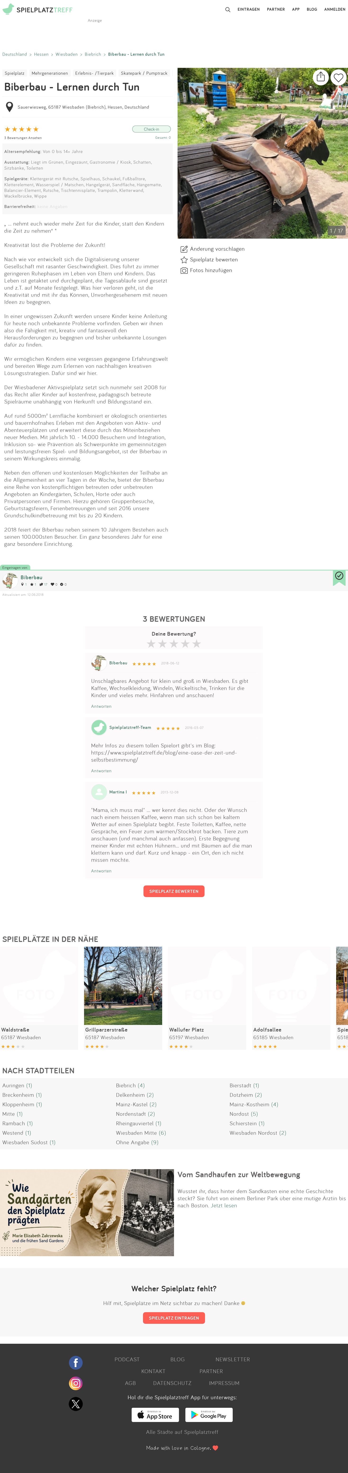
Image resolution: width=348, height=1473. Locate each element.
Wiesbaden (67, 54)
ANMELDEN (335, 9)
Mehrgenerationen (50, 73)
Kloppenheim (18, 1104)
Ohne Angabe (132, 1142)
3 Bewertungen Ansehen (23, 137)
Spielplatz (15, 73)
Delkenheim (130, 1094)
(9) (155, 1142)
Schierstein (243, 1123)
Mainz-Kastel (132, 1104)
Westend (12, 1132)
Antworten (101, 706)
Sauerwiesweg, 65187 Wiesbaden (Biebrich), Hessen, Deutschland (83, 107)
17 (45, 584)
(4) (141, 1085)
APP (296, 9)
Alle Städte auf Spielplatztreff (182, 1431)
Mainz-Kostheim (249, 1104)
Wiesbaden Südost (25, 1142)
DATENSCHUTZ (172, 1382)
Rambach (13, 1123)
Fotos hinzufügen (211, 269)
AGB (130, 1382)
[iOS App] (155, 1419)
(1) (29, 1085)
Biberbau (32, 577)
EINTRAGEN (249, 9)
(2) (150, 1094)
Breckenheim (18, 1094)
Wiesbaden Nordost (253, 1132)
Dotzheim (241, 1094)
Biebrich (93, 54)
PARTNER (276, 9)
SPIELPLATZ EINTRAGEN (174, 1318)
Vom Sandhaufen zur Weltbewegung (239, 1174)
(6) (162, 1132)
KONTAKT (153, 1371)
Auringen (13, 1085)
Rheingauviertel (135, 1123)
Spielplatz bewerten (214, 259)
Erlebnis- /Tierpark (94, 73)
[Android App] (209, 1419)
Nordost (239, 1113)
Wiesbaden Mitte (136, 1132)
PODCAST (127, 1359)
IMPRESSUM (224, 1382)
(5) (254, 1113)
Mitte (8, 1113)
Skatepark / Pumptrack (144, 73)
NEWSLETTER (233, 1359)
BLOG (312, 9)
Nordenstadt (131, 1113)
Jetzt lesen (224, 1205)
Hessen (41, 54)
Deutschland (14, 54)
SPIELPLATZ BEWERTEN (174, 891)
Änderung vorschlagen (217, 248)
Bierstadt (240, 1085)
